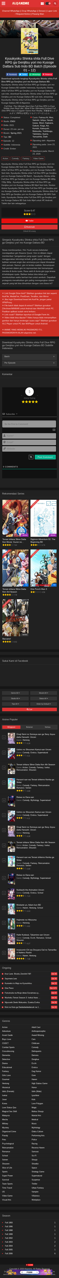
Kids (33, 1099)
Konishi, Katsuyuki (41, 128)
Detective (6, 1059)
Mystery (5, 1128)
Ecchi (33, 938)
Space (34, 1168)
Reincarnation (22, 770)
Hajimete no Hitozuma (26, 920)
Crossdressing (8, 1051)
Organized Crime (9, 1131)
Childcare (35, 1043)
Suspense (36, 1180)
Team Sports (7, 1184)
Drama (5, 1063)
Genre (14, 693)
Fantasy (26, 158)
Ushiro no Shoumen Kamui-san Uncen (33, 749)
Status (42, 698)
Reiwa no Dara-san (25, 797)
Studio (14, 698)
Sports (5, 1172)
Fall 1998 (9, 1230)
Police (34, 1140)
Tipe (14, 704)
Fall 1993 (9, 1223)
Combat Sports (8, 1047)
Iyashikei (35, 1095)
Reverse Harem (38, 1148)
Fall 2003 (9, 1242)
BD (9, 137)
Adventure (6, 1031)
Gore (34, 1075)
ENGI (12, 121)
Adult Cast (36, 1027)
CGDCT (5, 1043)
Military (5, 1123)
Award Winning (38, 1035)
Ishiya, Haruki (46, 120)
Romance (20, 788)
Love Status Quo (9, 1107)
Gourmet (5, 1079)
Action (5, 158)
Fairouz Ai (43, 117)
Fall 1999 (9, 1234)
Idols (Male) (36, 1091)
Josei (4, 1099)
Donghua (35, 1059)
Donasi (42, 11)
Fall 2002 (9, 1238)
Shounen (32, 770)
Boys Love (6, 1039)
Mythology (35, 800)
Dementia (6, 1055)
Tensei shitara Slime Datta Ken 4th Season (35, 764)
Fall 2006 (9, 1253)
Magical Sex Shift (9, 1111)
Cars (34, 1039)
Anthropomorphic (39, 1031)
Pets (4, 1140)
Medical (35, 1119)
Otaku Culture (37, 1131)
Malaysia (6, 1115)
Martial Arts (36, 1115)
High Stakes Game (39, 1083)
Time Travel (7, 1188)
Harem (25, 908)
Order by (43, 704)
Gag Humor (36, 1071)
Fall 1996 (9, 1226)
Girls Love (6, 1075)
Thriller (34, 1184)
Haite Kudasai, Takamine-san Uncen (32, 935)
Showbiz (35, 1164)
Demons (35, 1055)
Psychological (8, 1144)
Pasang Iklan (38, 14)
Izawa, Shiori (38, 123)
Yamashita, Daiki (40, 137)
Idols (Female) (8, 1091)
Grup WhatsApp (29, 11)
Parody (5, 1135)
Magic (34, 1107)
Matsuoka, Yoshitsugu (42, 131)
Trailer (31, 221)
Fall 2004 (9, 1246)
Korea (4, 1103)
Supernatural (43, 752)
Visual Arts (6, 1200)
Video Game (38, 158)
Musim (43, 693)
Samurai (35, 1151)
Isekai (47, 767)
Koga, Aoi (44, 126)
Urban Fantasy (38, 1188)
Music (34, 1123)
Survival (5, 1180)
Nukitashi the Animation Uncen (30, 890)
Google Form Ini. (42, 314)
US (3, 1192)
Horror (34, 1087)
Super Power (7, 1176)
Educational (7, 1067)
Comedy (15, 158)
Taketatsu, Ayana (40, 134)
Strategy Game (38, 1172)
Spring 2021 (16, 133)
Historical (6, 1087)
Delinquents (36, 1051)
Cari (30, 709)
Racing (34, 1144)
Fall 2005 (9, 1250)
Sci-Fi (34, 1156)
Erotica (33, 752)
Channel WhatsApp (11, 11)
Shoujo (34, 1160)
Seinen (28, 788)
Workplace (36, 1200)
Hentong (26, 740)
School (40, 893)
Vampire (35, 1192)
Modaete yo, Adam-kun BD (28, 905)
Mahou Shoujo (38, 1111)
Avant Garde (7, 1035)
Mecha (5, 1119)
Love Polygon (37, 1103)
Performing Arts (38, 1135)
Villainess (36, 1196)
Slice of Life (7, 1168)
